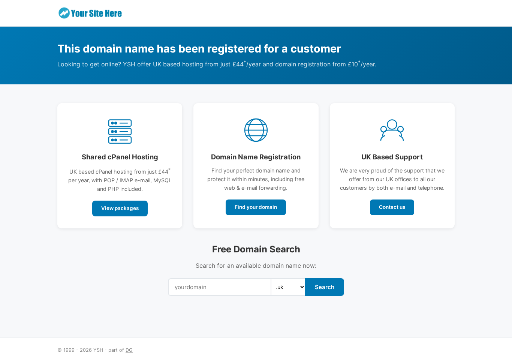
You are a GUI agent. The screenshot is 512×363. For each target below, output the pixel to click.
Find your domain (256, 207)
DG (129, 350)
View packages (120, 208)
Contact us (392, 207)
